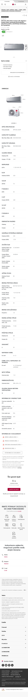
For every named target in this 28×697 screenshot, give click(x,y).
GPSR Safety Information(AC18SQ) (13, 444)
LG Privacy (20, 467)
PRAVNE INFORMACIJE (15, 674)
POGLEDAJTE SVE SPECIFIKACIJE (17, 72)
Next (27, 47)
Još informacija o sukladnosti (12, 452)
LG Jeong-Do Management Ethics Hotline (14, 689)
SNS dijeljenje (26, 15)
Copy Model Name (5, 18)
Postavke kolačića (5, 674)
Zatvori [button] (13, 123)
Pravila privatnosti (5, 673)
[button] (14, 47)
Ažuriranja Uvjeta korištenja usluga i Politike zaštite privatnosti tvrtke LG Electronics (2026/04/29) (13, 10)
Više (24, 590)
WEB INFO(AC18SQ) (10, 448)
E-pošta (4, 622)
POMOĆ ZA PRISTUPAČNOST (8, 676)
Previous (0, 47)
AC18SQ (19, 511)
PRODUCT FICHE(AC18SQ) (11, 440)
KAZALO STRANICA (6, 671)
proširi (26, 61)
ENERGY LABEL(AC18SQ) (11, 437)
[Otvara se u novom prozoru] (3, 665)
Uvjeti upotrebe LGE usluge (16, 671)
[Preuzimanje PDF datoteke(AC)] (4, 31)
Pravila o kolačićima (15, 673)
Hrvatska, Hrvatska (8, 661)
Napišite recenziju (5, 29)
